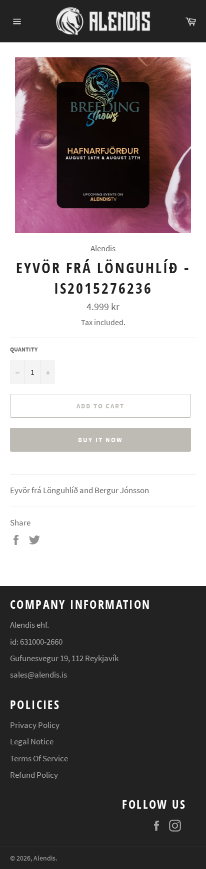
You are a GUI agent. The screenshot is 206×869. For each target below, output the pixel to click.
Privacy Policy (35, 724)
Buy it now (100, 440)
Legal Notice (32, 741)
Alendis (45, 858)
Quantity (24, 349)
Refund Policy (34, 774)
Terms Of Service (39, 758)
